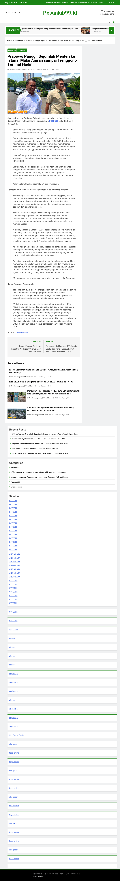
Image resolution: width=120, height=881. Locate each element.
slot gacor (13, 744)
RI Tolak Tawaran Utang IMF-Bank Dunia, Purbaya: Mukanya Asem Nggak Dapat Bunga (44, 434)
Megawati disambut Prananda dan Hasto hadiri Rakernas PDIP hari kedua (39, 444)
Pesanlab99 (22, 50)
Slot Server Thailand (17, 735)
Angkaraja (13, 629)
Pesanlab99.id (23, 332)
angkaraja (13, 673)
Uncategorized (16, 487)
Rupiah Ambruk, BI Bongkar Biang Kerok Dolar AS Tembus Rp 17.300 (37, 29)
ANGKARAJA (14, 554)
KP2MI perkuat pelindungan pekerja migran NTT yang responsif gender (38, 472)
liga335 (12, 665)
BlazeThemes (38, 876)
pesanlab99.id (60, 13)
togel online (14, 753)
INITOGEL (53, 121)
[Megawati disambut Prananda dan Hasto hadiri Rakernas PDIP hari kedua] (73, 31)
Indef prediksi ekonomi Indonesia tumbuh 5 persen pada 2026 (79, 3)
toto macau (14, 779)
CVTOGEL (13, 580)
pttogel (12, 638)
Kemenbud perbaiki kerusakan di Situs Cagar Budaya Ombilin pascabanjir (39, 453)
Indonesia (12, 50)
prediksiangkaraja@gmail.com (21, 69)
